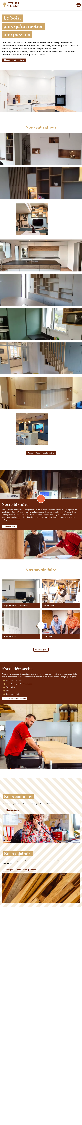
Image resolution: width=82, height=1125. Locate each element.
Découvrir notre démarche (15, 699)
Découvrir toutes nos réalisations (41, 453)
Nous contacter (12, 810)
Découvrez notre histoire (14, 60)
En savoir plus (9, 526)
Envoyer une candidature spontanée (21, 870)
